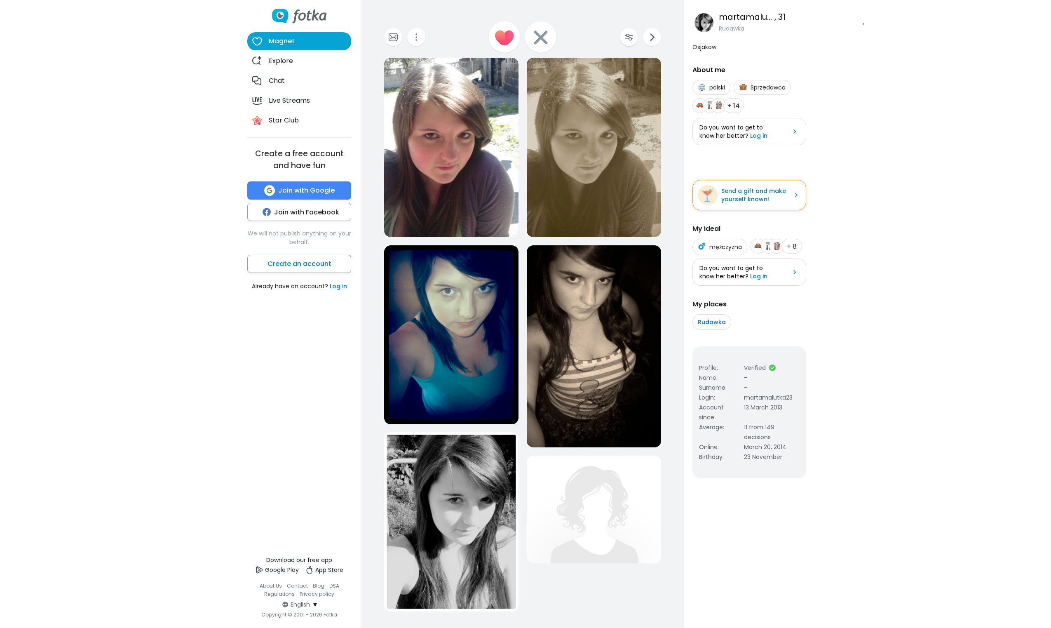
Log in (338, 286)
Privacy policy (317, 593)
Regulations (279, 593)
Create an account (299, 263)
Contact (297, 585)
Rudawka (712, 322)
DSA (334, 585)
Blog (318, 585)
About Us (271, 585)
